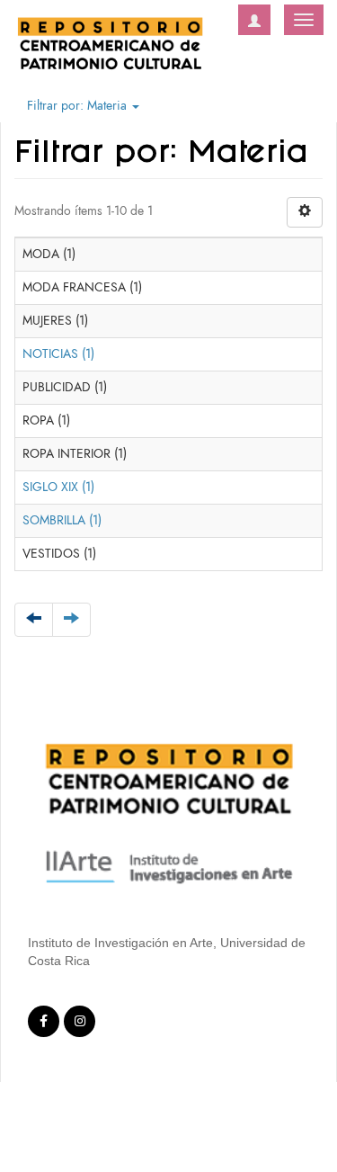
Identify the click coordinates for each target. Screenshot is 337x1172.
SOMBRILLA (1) (62, 520)
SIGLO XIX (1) (58, 487)
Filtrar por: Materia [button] (78, 105)
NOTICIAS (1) (58, 353)
